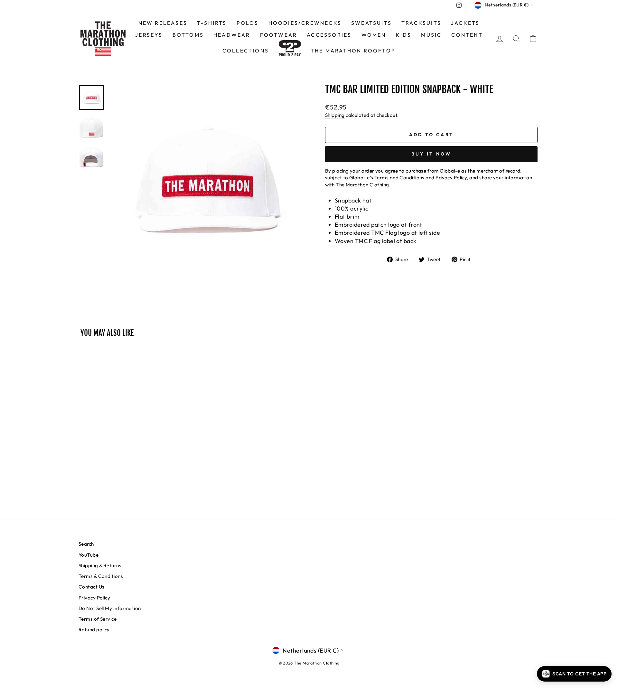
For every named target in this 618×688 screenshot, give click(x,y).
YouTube (88, 555)
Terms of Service (98, 619)
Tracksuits (421, 23)
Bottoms (188, 35)
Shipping (335, 115)
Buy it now (431, 154)
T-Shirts (212, 23)
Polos (248, 23)
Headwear (231, 35)
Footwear (278, 35)
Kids (404, 35)
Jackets (465, 23)
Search (86, 544)
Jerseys (149, 35)
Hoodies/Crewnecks (305, 23)
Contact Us (92, 587)
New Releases (162, 23)
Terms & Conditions (101, 576)
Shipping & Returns (100, 565)
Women (373, 35)
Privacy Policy (94, 598)
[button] (574, 674)
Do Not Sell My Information (110, 608)
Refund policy (94, 630)
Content (466, 35)
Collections (245, 50)
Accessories (329, 35)
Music (431, 35)
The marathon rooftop (353, 50)
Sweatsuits (371, 23)
